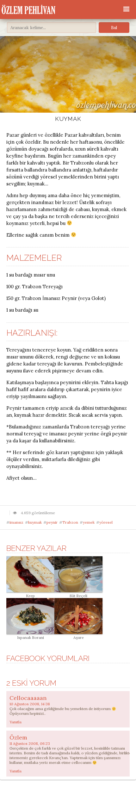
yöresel (106, 522)
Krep (30, 595)
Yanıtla (15, 722)
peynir (52, 522)
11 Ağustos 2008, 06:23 (29, 743)
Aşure (78, 637)
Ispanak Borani (30, 637)
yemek (89, 522)
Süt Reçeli (78, 595)
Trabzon (70, 522)
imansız (16, 522)
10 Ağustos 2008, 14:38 (29, 704)
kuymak (35, 522)
